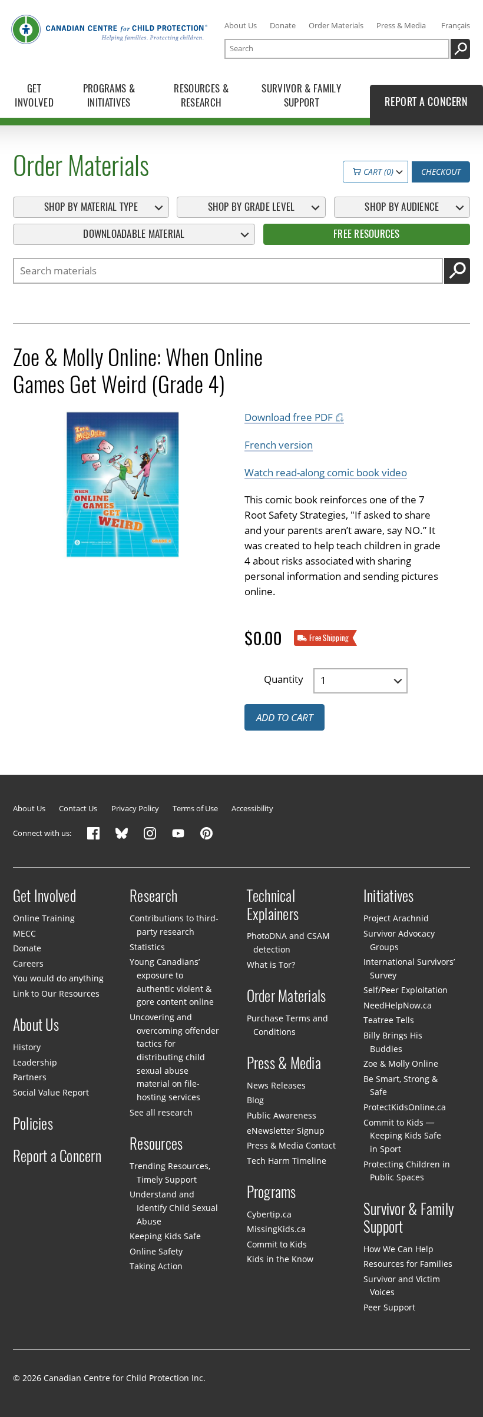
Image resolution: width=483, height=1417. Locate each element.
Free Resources (366, 233)
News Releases (276, 1085)
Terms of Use (195, 808)
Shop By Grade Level (251, 206)
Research (153, 896)
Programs (271, 1192)
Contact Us (78, 808)
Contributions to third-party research (174, 924)
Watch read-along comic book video (325, 472)
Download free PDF (288, 417)
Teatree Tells (388, 1020)
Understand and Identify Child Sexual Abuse (173, 1207)
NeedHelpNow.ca (397, 1005)
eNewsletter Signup (286, 1130)
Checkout (441, 171)
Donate (283, 26)
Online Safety (156, 1251)
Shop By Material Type (91, 206)
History (27, 1047)
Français (455, 26)
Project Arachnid (396, 918)
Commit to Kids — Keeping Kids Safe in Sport (402, 1135)
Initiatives (388, 896)
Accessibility (252, 808)
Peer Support (389, 1307)
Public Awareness (281, 1115)
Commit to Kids (277, 1244)
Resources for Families (407, 1263)
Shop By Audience (402, 206)
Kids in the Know (280, 1259)
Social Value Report (51, 1092)
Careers (28, 963)
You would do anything (58, 978)
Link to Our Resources (56, 993)
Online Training (44, 918)
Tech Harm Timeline (286, 1160)
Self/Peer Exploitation (405, 989)
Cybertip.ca (269, 1214)
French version (278, 445)
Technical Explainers (273, 905)
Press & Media (401, 26)
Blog (255, 1100)
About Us (240, 26)
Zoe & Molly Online (400, 1063)
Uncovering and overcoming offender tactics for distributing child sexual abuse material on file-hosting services (174, 1057)
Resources (156, 1144)
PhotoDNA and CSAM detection (288, 942)
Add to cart (284, 717)
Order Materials (336, 26)
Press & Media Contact (291, 1145)
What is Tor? (271, 964)
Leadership (35, 1062)
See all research (161, 1112)
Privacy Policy (135, 808)
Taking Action (156, 1266)
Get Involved (44, 896)
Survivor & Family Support (408, 1217)
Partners (30, 1077)
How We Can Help (398, 1249)
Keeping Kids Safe (165, 1236)
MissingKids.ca (276, 1229)
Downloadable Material (133, 233)
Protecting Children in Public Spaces (406, 1170)
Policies (33, 1124)
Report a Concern (57, 1156)
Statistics (147, 947)
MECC (24, 933)
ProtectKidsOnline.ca (404, 1107)
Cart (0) (377, 171)
